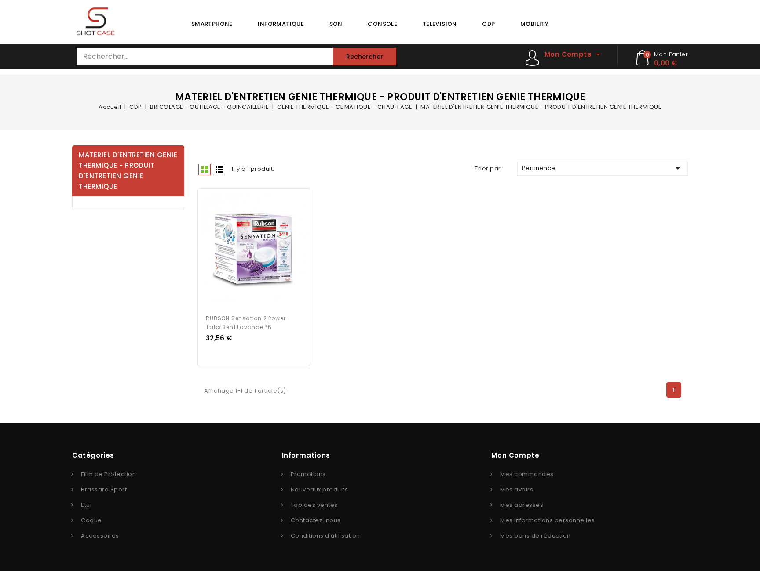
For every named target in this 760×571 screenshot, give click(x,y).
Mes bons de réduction (535, 535)
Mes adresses (521, 505)
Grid (204, 169)
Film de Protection (108, 474)
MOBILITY (534, 24)
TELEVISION (440, 24)
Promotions (308, 474)
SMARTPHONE (212, 24)
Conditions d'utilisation (325, 535)
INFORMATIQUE (281, 24)
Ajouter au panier (262, 249)
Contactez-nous (316, 520)
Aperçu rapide (245, 249)
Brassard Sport (104, 489)
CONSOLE (382, 24)
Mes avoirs (516, 489)
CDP (488, 24)
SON (336, 24)
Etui (86, 505)
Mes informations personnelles (547, 520)
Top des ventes (314, 505)
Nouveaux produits (319, 489)
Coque (91, 520)
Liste (219, 169)
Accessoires (100, 535)
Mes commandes (527, 474)
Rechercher (364, 56)
